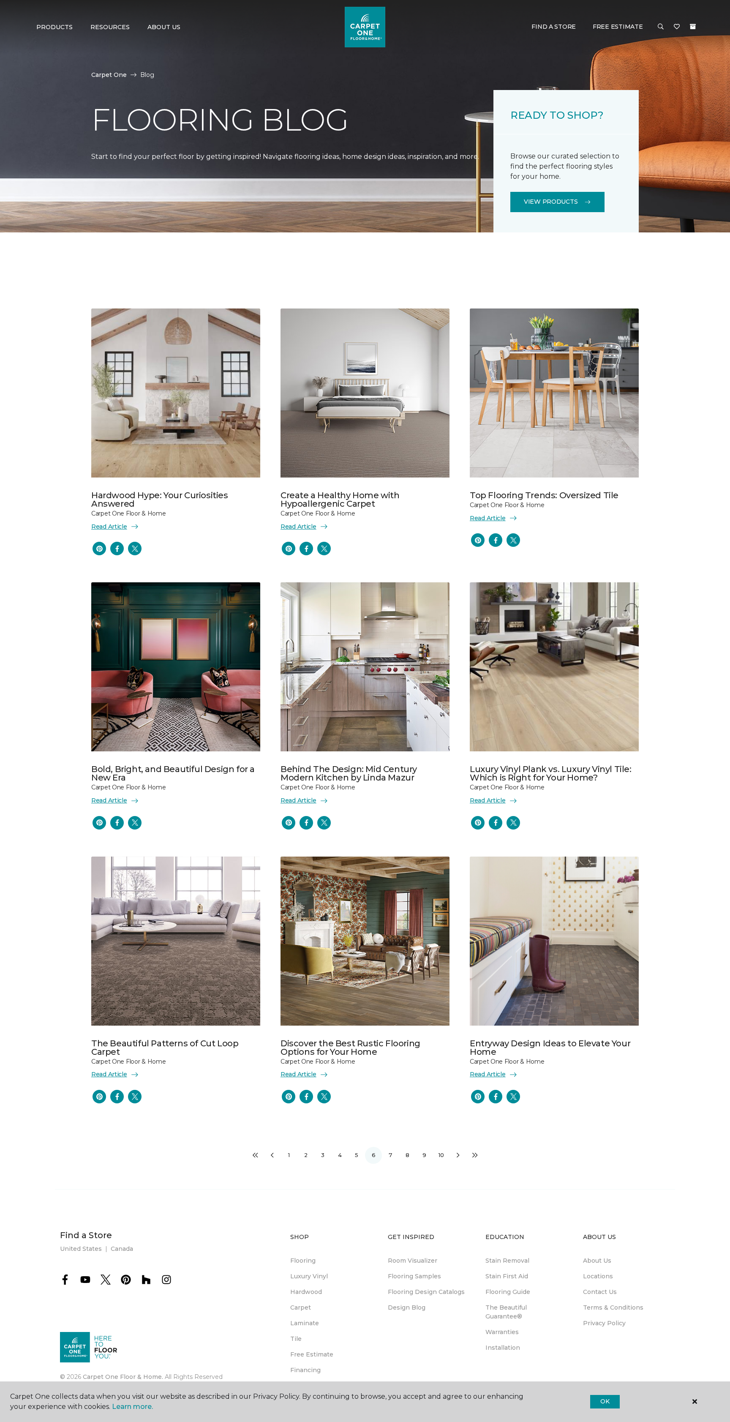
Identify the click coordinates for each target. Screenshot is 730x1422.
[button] (661, 27)
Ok (604, 1401)
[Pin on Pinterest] (99, 548)
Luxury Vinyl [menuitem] (309, 1276)
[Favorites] (677, 27)
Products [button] (54, 27)
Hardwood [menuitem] (306, 1292)
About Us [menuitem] (597, 1260)
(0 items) (693, 27)
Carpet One (109, 75)
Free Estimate (618, 26)
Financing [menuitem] (305, 1370)
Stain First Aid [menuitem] (506, 1276)
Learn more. (132, 1407)
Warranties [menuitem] (502, 1332)
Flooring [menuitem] (303, 1260)
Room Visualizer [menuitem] (412, 1260)
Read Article (109, 526)
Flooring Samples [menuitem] (414, 1276)
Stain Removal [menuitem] (507, 1260)
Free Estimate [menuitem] (311, 1354)
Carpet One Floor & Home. (123, 1377)
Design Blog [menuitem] (406, 1307)
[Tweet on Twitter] (135, 548)
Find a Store (553, 26)
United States (81, 1249)
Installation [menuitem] (502, 1347)
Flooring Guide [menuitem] (507, 1292)
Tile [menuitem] (296, 1339)
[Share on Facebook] (117, 548)
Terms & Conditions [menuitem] (613, 1307)
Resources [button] (110, 27)
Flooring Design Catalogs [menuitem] (426, 1292)
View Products (550, 201)
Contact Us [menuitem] (600, 1292)
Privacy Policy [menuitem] (604, 1323)
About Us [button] (163, 27)
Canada (122, 1249)
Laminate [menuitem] (304, 1323)
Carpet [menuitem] (300, 1307)
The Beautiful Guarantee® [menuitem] (506, 1312)
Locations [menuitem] (598, 1276)
